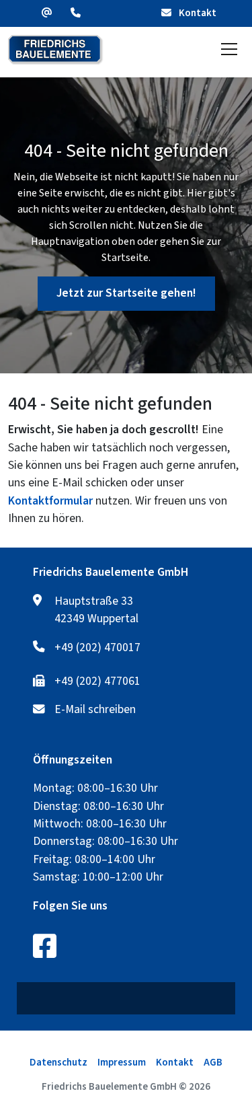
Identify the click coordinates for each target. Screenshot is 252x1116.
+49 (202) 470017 (97, 648)
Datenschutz (58, 1062)
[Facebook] (44, 945)
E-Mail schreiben (95, 710)
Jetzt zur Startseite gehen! (126, 293)
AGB (213, 1062)
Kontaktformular (50, 500)
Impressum (121, 1062)
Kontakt (196, 13)
